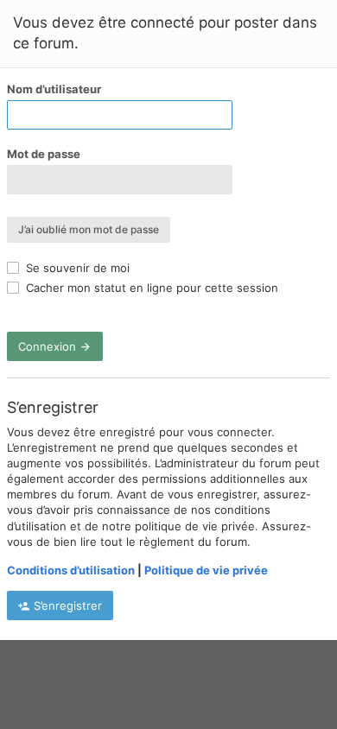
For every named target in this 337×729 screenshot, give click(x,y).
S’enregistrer (66, 605)
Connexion (48, 346)
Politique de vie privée (206, 570)
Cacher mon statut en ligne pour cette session (150, 288)
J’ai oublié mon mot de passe (88, 229)
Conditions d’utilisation (71, 570)
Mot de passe (43, 154)
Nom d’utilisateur (54, 89)
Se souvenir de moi (76, 268)
